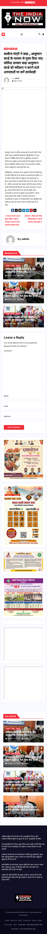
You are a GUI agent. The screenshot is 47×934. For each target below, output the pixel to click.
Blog (20, 920)
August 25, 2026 (14, 813)
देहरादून (12, 265)
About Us (14, 920)
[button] (39, 34)
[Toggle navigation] (21, 34)
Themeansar (23, 915)
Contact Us (27, 920)
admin (17, 78)
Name (6, 396)
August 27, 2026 (14, 738)
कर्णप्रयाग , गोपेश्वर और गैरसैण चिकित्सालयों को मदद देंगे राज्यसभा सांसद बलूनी (33, 219)
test (15, 925)
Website (7, 416)
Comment (8, 351)
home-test (8, 925)
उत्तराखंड (6, 48)
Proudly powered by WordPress (16, 912)
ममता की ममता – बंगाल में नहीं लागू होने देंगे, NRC (30, 925)
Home (7, 920)
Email (6, 406)
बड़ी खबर (12, 48)
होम (16, 48)
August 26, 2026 (14, 788)
